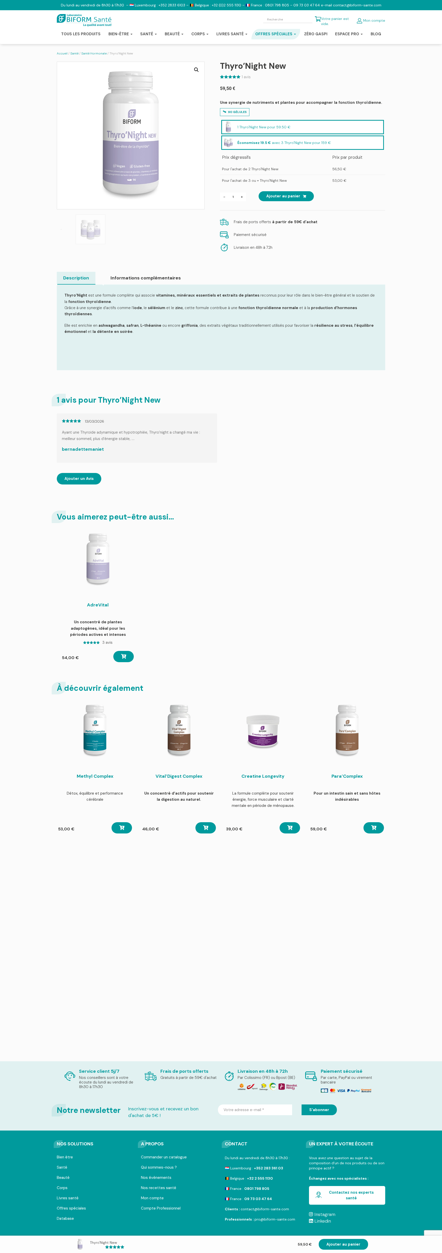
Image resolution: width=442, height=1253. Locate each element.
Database (65, 1219)
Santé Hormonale (94, 53)
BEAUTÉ (173, 34)
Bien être (65, 1157)
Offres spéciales (71, 1208)
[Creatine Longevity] (263, 731)
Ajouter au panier (283, 196)
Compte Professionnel (161, 1208)
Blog (376, 34)
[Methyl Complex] (95, 731)
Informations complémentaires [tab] (145, 278)
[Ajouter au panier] (123, 656)
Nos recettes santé (158, 1188)
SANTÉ (147, 34)
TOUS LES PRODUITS (81, 34)
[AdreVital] (98, 560)
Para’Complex (347, 776)
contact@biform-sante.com (265, 1209)
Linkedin (322, 1221)
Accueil (62, 53)
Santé (74, 53)
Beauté (63, 1178)
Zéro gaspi (315, 34)
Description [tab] (76, 278)
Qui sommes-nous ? (159, 1168)
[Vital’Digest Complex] (179, 731)
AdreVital (98, 605)
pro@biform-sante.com (275, 1219)
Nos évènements (156, 1178)
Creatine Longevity (262, 776)
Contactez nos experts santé (351, 1195)
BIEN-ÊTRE (119, 34)
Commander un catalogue (164, 1157)
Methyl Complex (95, 776)
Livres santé (230, 34)
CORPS (198, 34)
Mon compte (373, 20)
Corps (62, 1188)
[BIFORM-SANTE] (84, 20)
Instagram (324, 1214)
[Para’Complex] (347, 731)
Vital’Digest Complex (179, 776)
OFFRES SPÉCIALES (274, 34)
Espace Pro (347, 34)
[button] (196, 69)
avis (246, 77)
